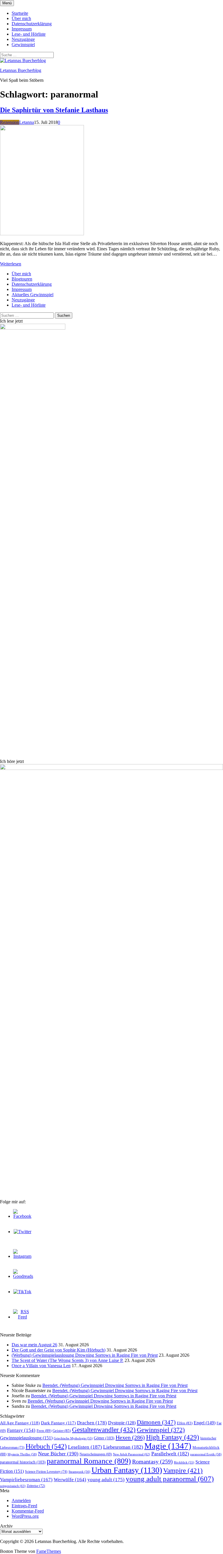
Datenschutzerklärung (32, 23)
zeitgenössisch (13, 1486)
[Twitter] (22, 1231)
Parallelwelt (170, 1454)
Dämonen (156, 1422)
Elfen (185, 1423)
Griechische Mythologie (73, 1438)
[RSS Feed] (22, 1316)
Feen (44, 1430)
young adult (106, 1479)
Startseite (20, 13)
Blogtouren (22, 278)
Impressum (22, 28)
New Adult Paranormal (131, 1454)
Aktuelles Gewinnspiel (32, 294)
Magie (167, 1445)
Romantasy (152, 1462)
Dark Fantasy (58, 1423)
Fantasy (21, 1430)
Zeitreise (36, 1486)
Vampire (183, 1470)
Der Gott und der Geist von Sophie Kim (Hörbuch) (58, 1349)
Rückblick (184, 1462)
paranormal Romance (89, 1461)
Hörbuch (46, 1446)
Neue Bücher (58, 1454)
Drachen (92, 1422)
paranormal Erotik (206, 1454)
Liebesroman (123, 1447)
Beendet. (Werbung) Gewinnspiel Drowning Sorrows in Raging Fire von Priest (115, 1385)
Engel (204, 1422)
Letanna (26, 122)
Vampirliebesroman (26, 1479)
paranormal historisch (23, 1462)
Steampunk (79, 1471)
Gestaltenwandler (104, 1429)
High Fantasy (172, 1437)
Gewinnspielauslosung (26, 1438)
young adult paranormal (170, 1479)
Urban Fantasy (126, 1470)
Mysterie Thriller (22, 1454)
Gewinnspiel (23, 44)
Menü (7, 3)
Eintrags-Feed (24, 1505)
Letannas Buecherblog (20, 70)
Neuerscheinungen (96, 1454)
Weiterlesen (10, 263)
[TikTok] (22, 1291)
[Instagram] (22, 1256)
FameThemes (48, 1551)
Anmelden (21, 1500)
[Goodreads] (23, 1276)
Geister (62, 1430)
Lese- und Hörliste (29, 34)
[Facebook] (22, 1216)
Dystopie (122, 1422)
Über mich (21, 18)
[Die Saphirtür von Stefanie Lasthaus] (42, 233)
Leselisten (85, 1447)
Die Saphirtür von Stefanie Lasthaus (54, 110)
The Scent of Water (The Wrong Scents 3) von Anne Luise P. (67, 1360)
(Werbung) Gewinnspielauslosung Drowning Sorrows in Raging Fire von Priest (85, 1355)
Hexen (130, 1437)
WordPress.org (25, 1516)
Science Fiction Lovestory (46, 1472)
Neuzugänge (23, 39)
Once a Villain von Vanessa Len (41, 1365)
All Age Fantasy (20, 1423)
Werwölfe (70, 1479)
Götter (104, 1438)
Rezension (9, 122)
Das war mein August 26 (34, 1344)
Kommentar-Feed (28, 1510)
